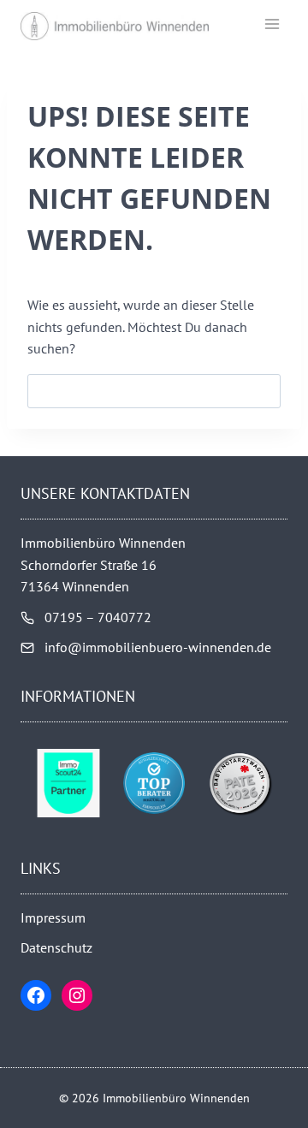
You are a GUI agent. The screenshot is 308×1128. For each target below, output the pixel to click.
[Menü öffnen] (271, 23)
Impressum (53, 917)
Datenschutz (56, 947)
